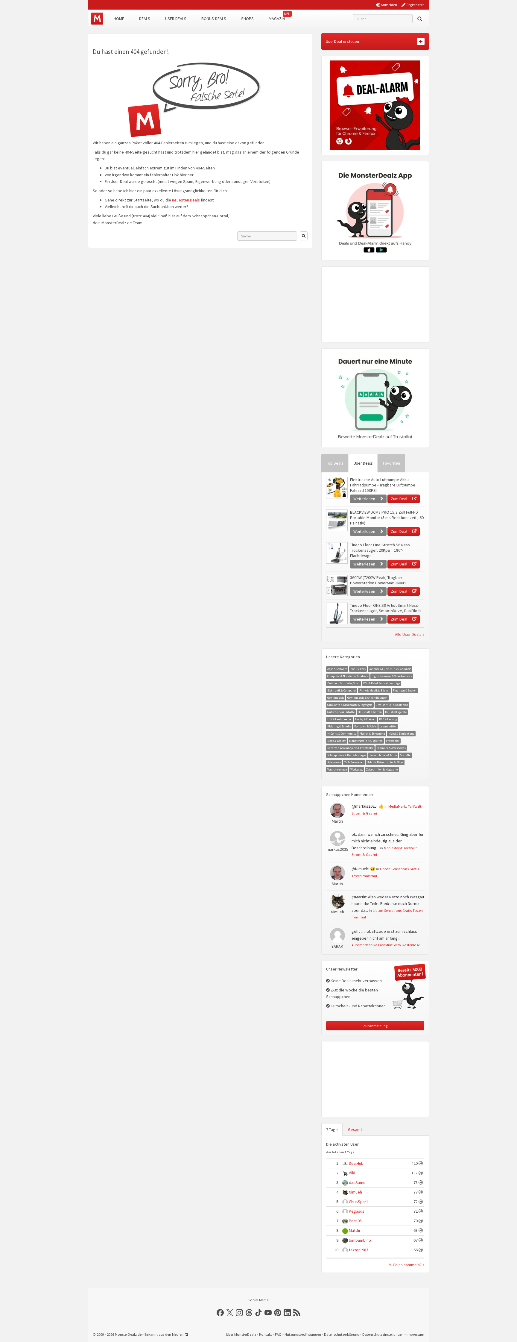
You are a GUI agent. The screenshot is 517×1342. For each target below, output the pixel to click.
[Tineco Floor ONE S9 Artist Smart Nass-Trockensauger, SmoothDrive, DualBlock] (336, 613)
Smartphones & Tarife (383, 755)
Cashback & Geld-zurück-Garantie (390, 669)
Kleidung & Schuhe (339, 726)
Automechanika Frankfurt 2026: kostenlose (386, 944)
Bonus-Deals (213, 18)
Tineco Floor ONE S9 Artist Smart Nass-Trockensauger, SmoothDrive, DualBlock (386, 608)
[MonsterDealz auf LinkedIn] (287, 1312)
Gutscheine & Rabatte (341, 712)
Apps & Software (337, 669)
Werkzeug (356, 769)
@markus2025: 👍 (368, 806)
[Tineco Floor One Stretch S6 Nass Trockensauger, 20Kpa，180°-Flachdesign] (336, 553)
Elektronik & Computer (341, 690)
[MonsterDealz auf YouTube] (268, 1312)
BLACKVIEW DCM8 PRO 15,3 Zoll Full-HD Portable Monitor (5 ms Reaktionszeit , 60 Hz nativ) (387, 517)
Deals (144, 18)
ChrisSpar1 (358, 1201)
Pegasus (356, 1211)
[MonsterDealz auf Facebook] (220, 1312)
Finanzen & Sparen (404, 690)
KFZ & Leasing (388, 719)
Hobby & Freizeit (365, 719)
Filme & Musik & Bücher (374, 690)
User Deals (175, 18)
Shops (247, 18)
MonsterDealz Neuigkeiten (366, 741)
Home (119, 18)
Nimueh (355, 1192)
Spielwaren (334, 762)
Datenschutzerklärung (341, 1334)
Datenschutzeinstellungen (383, 1334)
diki (352, 1173)
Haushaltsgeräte (396, 712)
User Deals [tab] (363, 463)
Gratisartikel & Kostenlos (392, 705)
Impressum (415, 1334)
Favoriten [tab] (391, 463)
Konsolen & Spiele (365, 726)
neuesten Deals (186, 200)
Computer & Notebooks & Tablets (347, 676)
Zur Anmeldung (375, 1025)
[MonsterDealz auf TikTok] (258, 1312)
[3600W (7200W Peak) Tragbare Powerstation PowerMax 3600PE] (336, 585)
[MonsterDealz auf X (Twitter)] (230, 1312)
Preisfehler (392, 741)
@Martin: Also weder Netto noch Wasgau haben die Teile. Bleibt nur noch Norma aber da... (388, 903)
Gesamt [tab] (355, 1129)
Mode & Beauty (336, 741)
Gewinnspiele (335, 698)
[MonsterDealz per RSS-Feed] (297, 1312)
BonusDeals (358, 669)
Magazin (277, 18)
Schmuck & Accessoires (391, 748)
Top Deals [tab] (334, 463)
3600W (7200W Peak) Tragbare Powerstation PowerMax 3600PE (378, 580)
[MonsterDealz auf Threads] (249, 1312)
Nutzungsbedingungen (303, 1334)
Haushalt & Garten (370, 712)
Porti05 (355, 1220)
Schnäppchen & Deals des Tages (346, 755)
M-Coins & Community (341, 734)
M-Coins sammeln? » (406, 1264)
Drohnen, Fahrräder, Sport (343, 683)
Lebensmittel (388, 726)
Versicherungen (337, 769)
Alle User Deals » (409, 634)
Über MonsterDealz (241, 1334)
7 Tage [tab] (332, 1129)
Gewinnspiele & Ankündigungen (367, 698)
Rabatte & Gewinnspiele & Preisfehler (350, 748)
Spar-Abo (405, 755)
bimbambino (360, 1240)
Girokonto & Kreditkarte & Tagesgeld (349, 705)
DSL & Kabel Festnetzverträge (381, 683)
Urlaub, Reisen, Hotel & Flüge (385, 762)
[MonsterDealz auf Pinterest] (277, 1312)
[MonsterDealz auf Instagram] (239, 1312)
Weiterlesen (364, 498)
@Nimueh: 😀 (363, 868)
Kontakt (265, 1334)
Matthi (354, 1230)
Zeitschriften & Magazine (382, 769)
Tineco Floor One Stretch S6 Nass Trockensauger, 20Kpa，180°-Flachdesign (380, 550)
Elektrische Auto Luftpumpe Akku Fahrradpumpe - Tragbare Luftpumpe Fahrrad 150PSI (382, 485)
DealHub (356, 1163)
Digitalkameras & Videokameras (392, 676)
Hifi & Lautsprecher (339, 719)
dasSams (357, 1182)
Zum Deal (399, 498)
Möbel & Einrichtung (401, 734)
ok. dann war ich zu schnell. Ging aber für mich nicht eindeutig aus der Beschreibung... (388, 841)
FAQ (278, 1334)
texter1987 (358, 1249)
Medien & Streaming (372, 734)
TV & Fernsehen (354, 762)
